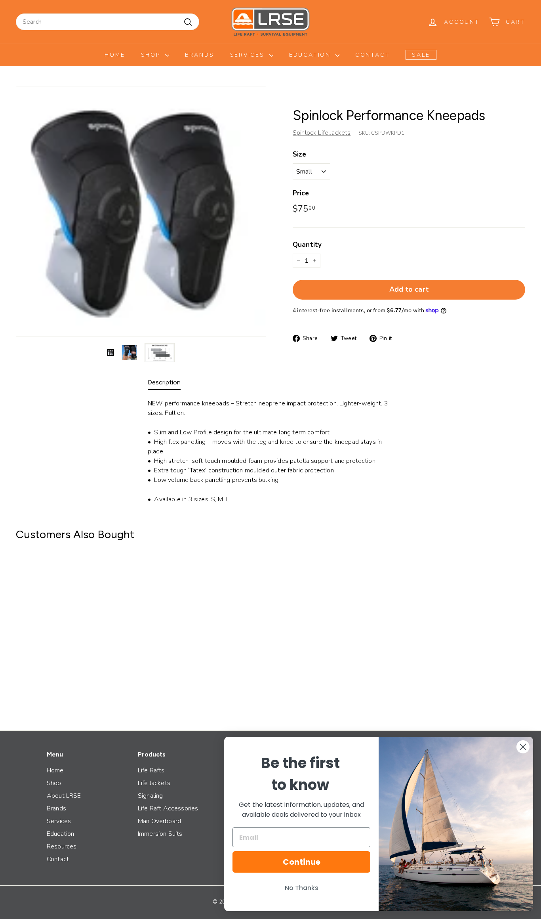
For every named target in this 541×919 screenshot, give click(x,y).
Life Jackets (154, 783)
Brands (199, 55)
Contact (372, 55)
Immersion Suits (160, 833)
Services (248, 55)
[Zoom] (141, 211)
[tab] (164, 384)
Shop (152, 55)
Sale (421, 55)
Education (311, 55)
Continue (301, 861)
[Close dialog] (523, 747)
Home (115, 55)
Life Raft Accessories (168, 808)
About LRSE (64, 795)
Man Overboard (159, 821)
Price (301, 193)
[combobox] (107, 21)
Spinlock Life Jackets (322, 132)
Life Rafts (151, 770)
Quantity (307, 244)
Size (300, 154)
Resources (61, 846)
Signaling (150, 795)
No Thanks (301, 887)
